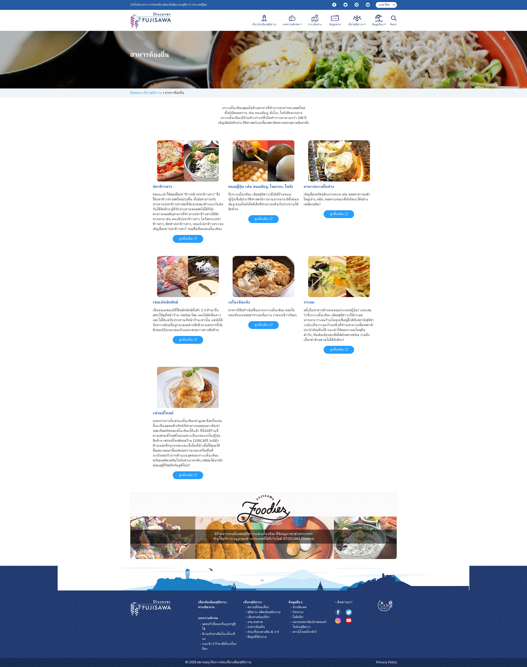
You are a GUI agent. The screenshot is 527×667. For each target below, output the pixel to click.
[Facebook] (334, 5)
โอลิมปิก (298, 617)
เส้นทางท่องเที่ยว (258, 617)
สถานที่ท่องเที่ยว (258, 607)
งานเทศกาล (255, 622)
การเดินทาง (315, 24)
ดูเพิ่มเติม (186, 239)
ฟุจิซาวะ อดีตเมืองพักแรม (264, 612)
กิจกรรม (298, 612)
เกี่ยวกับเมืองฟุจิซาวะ (264, 24)
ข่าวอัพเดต (299, 607)
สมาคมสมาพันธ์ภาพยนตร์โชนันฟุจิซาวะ (309, 625)
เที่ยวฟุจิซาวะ (356, 24)
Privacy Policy (386, 662)
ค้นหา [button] (393, 24)
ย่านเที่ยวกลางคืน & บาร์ (263, 632)
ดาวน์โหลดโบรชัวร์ (305, 632)
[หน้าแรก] (150, 608)
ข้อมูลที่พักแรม (257, 636)
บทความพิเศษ (291, 24)
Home (135, 93)
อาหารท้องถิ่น (256, 627)
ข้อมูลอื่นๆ (378, 24)
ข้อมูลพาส (335, 24)
